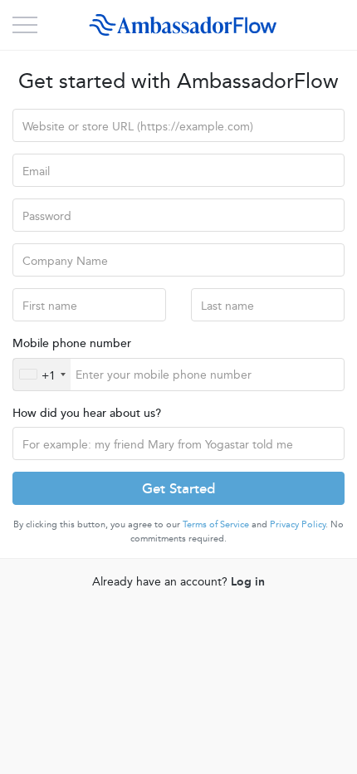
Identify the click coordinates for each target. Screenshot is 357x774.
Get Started (178, 487)
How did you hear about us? (86, 412)
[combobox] (42, 374)
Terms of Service (216, 523)
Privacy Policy (297, 523)
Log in (248, 580)
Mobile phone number (71, 342)
